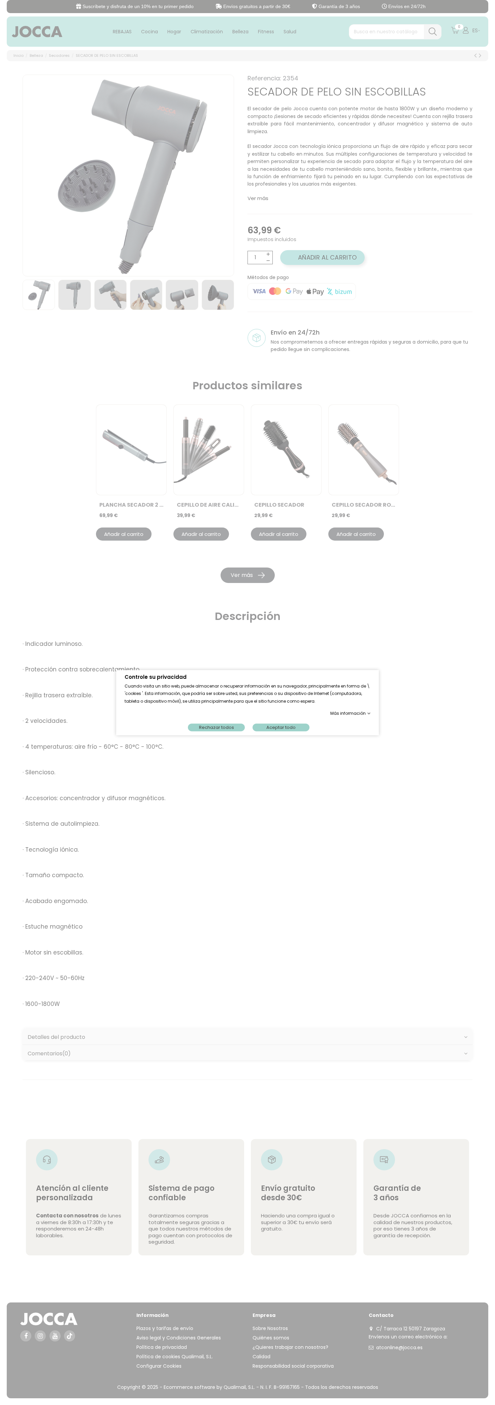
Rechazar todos (216, 727)
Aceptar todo (281, 727)
